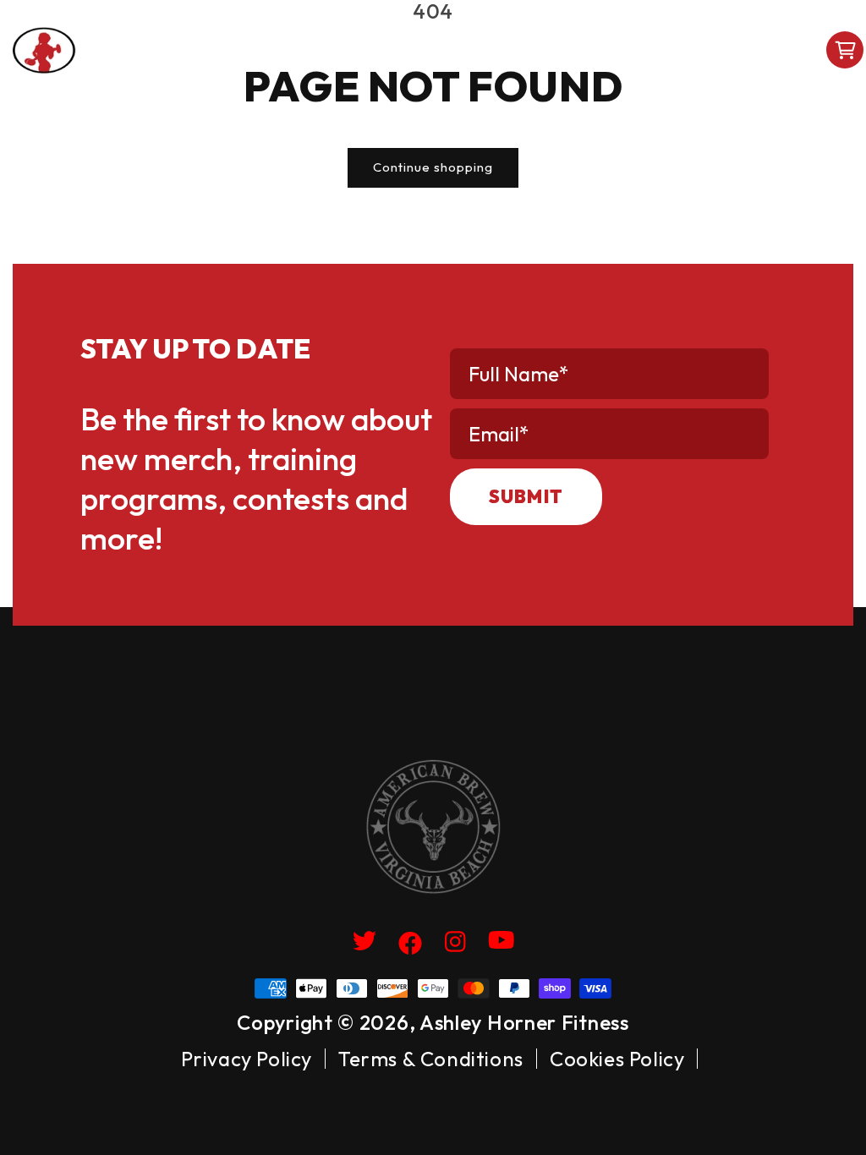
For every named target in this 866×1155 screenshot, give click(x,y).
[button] (523, 50)
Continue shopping (433, 167)
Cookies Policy (617, 1058)
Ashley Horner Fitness (524, 1022)
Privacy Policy (246, 1058)
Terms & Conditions (430, 1058)
